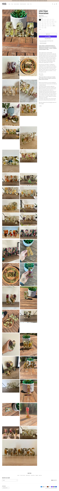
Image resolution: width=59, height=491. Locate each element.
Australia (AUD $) (5, 487)
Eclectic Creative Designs (50, 488)
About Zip (40, 475)
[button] (53, 4)
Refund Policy (28, 475)
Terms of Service (22, 475)
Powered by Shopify (55, 488)
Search (18, 475)
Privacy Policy (33, 475)
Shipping (40, 16)
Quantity (40, 29)
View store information (43, 43)
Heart (54, 25)
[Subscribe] (17, 480)
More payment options (48, 38)
